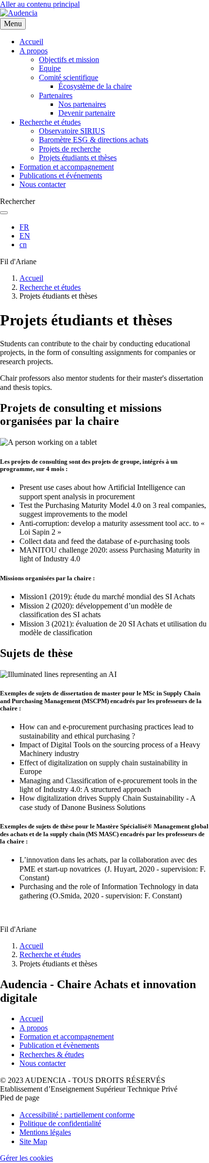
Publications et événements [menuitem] (60, 175)
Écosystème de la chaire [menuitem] (95, 86)
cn (23, 244)
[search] (4, 212)
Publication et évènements (59, 1045)
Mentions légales (45, 1132)
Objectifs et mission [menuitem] (69, 59)
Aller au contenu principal (40, 4)
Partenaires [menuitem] (55, 95)
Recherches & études (51, 1054)
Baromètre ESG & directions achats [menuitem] (93, 139)
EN (24, 236)
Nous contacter (42, 1063)
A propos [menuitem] (33, 51)
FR (24, 227)
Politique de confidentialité (60, 1123)
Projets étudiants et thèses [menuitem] (78, 157)
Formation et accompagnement (66, 1036)
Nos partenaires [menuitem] (82, 104)
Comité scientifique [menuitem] (68, 77)
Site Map (33, 1141)
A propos (33, 1028)
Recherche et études (50, 287)
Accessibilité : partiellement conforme (77, 1115)
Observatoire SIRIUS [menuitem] (72, 131)
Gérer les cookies (26, 1158)
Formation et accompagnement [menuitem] (66, 167)
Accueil (31, 278)
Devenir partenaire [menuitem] (86, 113)
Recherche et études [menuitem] (50, 122)
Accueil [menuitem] (31, 41)
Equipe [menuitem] (50, 68)
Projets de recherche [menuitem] (70, 149)
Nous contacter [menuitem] (42, 184)
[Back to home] (18, 13)
